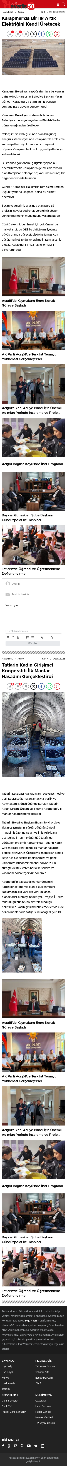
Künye (5, 1378)
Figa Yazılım (32, 1321)
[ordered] (27, 637)
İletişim (6, 1389)
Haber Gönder (43, 1412)
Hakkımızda (8, 1383)
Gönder (32, 643)
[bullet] (32, 637)
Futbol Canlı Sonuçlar (14, 1412)
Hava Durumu (43, 1406)
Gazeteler (40, 1401)
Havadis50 (7, 12)
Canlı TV (6, 1406)
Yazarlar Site (42, 1372)
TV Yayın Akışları (45, 1366)
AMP (38, 1383)
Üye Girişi (7, 1366)
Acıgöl (21, 12)
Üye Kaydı (7, 1372)
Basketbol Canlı (44, 1378)
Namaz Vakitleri (44, 1417)
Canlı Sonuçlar (10, 1401)
